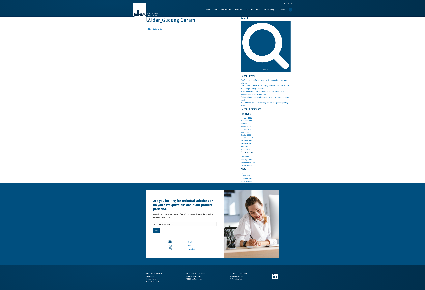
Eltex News (245, 157)
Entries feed (245, 176)
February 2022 (246, 118)
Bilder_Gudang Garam (155, 29)
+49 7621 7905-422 (239, 274)
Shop (258, 10)
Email (189, 242)
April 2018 (244, 146)
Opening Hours (237, 279)
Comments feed (247, 178)
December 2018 (246, 143)
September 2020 (247, 138)
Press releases (246, 165)
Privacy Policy (151, 279)
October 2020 (246, 135)
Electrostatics (226, 10)
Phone (189, 245)
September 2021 (247, 126)
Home (208, 10)
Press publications (248, 162)
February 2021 (246, 129)
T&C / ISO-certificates (154, 274)
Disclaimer (150, 276)
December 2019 (246, 141)
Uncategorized (246, 159)
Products (249, 10)
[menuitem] (208, 10)
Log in (243, 173)
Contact (282, 10)
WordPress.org (246, 181)
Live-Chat (191, 249)
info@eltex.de (237, 276)
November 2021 (246, 121)
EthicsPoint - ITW (152, 281)
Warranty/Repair (270, 10)
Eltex (215, 10)
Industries (238, 10)
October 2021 (246, 124)
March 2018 (245, 149)
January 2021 (246, 132)
